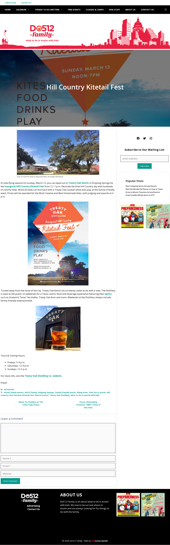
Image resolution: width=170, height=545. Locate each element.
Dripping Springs (46, 392)
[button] (165, 9)
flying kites (82, 392)
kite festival (15, 395)
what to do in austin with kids (85, 395)
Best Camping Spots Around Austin (141, 186)
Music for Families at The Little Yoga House (31, 403)
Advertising (10, 2)
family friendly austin (65, 392)
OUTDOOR (9, 389)
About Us (130, 9)
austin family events (14, 392)
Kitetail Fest (28, 395)
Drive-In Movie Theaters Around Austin (143, 192)
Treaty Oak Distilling (59, 395)
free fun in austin (97, 392)
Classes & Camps (95, 9)
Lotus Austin (99, 540)
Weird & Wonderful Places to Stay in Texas (144, 189)
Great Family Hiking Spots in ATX (140, 195)
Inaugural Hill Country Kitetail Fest (24, 186)
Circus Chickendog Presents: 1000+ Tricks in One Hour (88, 405)
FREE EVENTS (74, 9)
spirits (108, 293)
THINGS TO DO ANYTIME (47, 9)
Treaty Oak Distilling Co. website (43, 375)
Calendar (21, 9)
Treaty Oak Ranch (78, 182)
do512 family (31, 392)
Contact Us (26, 2)
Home (8, 9)
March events (41, 395)
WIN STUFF (114, 9)
